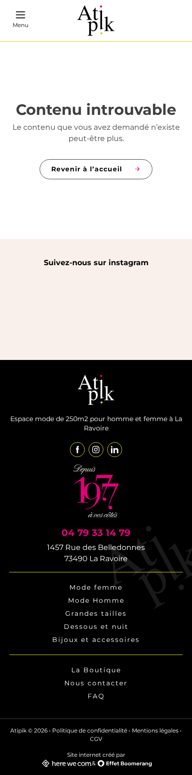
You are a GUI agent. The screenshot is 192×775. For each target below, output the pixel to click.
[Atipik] (96, 21)
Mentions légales (155, 730)
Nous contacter (96, 683)
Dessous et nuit (96, 626)
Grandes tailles (96, 613)
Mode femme (96, 587)
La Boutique (96, 670)
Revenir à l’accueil (86, 169)
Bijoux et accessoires (96, 639)
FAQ (96, 696)
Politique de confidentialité (89, 730)
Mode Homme (96, 600)
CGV (96, 738)
